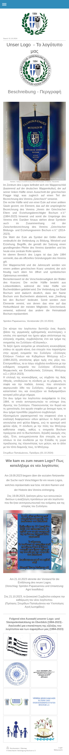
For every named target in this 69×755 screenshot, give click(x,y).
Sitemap (24, 748)
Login (60, 748)
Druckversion (14, 748)
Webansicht (58, 750)
